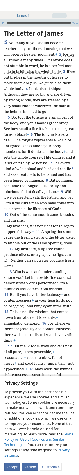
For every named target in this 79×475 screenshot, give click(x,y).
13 (10, 271)
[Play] (3, 22)
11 (38, 231)
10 (6, 214)
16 (44, 323)
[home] (6, 6)
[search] (73, 5)
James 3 (23, 15)
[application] (39, 22)
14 (6, 294)
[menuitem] (6, 6)
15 (6, 311)
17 (10, 346)
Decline (30, 466)
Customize (51, 466)
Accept (12, 466)
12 (11, 248)
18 (31, 369)
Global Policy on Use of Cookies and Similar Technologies (39, 439)
